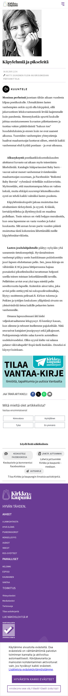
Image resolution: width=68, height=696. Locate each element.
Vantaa (6, 582)
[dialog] (34, 669)
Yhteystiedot (8, 595)
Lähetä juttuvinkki (52, 453)
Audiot (6, 542)
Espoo (6, 571)
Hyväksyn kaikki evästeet (34, 679)
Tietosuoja (7, 606)
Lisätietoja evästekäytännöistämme (31, 669)
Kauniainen (8, 576)
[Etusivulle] (10, 4)
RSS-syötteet (9, 553)
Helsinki (6, 566)
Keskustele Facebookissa (19, 455)
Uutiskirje (35, 471)
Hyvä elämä (8, 526)
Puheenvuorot (10, 532)
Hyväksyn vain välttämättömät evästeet (34, 688)
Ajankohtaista (10, 521)
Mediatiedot (8, 600)
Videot (5, 547)
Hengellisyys (9, 537)
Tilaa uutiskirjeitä (10, 611)
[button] (32, 394)
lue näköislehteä (13, 617)
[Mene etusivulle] (16, 496)
